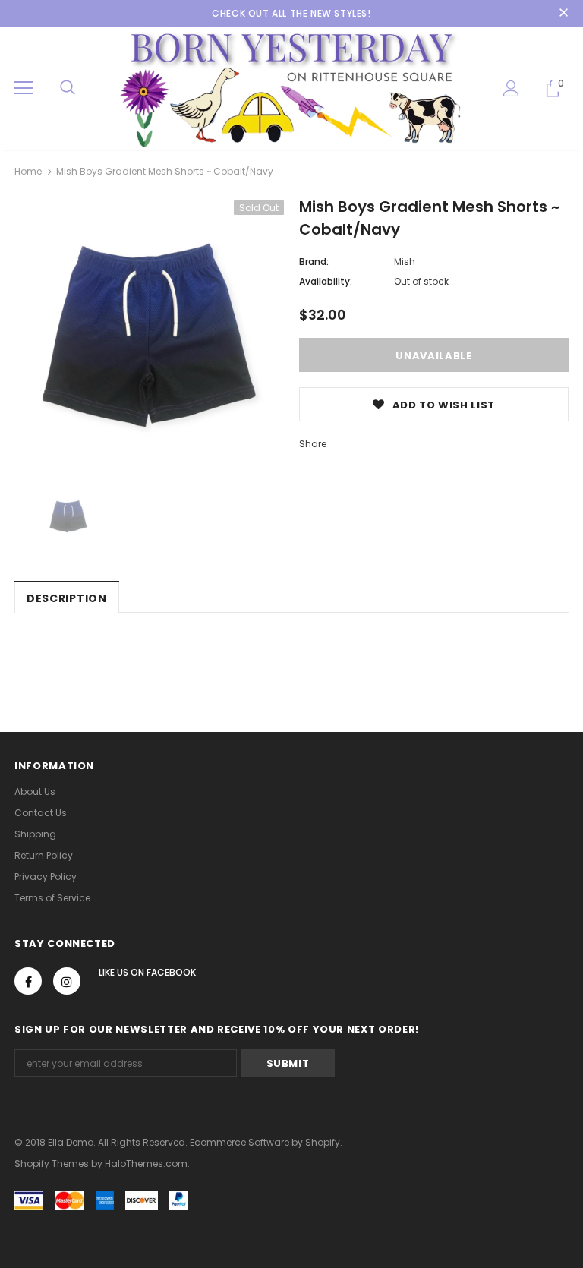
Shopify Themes (51, 1163)
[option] (149, 335)
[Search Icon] (67, 88)
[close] (563, 13)
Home (28, 171)
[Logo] (291, 87)
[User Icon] (511, 88)
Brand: (314, 261)
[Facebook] (28, 981)
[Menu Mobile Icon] (23, 88)
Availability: (325, 281)
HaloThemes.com (146, 1163)
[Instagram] (66, 981)
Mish (404, 261)
